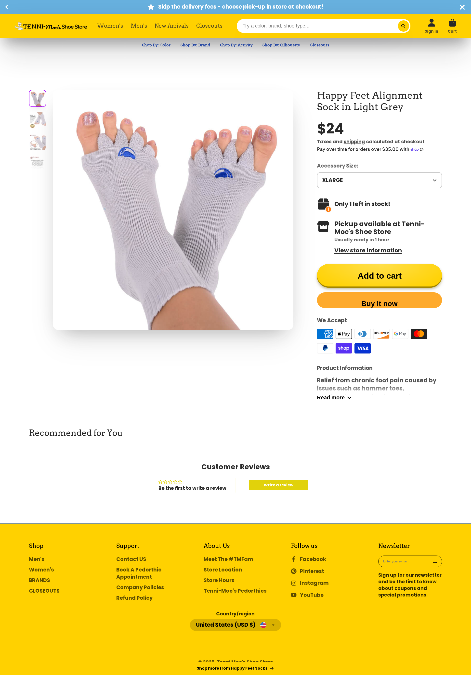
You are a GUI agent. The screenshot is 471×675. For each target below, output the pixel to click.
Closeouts (209, 26)
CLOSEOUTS (44, 590)
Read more (331, 397)
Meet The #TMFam (228, 559)
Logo (51, 26)
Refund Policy (134, 597)
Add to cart (380, 275)
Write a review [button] (278, 485)
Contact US (131, 559)
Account (431, 26)
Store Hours (219, 580)
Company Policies (140, 587)
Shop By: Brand (195, 45)
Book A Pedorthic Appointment (138, 573)
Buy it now (379, 304)
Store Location (223, 569)
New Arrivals (172, 26)
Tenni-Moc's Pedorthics (235, 590)
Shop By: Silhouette (281, 45)
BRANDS (39, 580)
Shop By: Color (156, 45)
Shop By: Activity (236, 45)
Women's (110, 26)
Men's (139, 26)
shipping (354, 141)
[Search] (403, 26)
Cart (452, 26)
